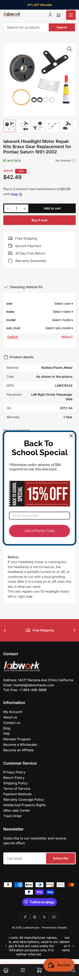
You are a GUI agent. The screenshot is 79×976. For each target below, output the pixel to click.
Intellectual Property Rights (24, 805)
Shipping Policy (15, 783)
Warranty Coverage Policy (23, 799)
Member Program (17, 739)
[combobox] (39, 27)
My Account (12, 712)
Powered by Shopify (54, 927)
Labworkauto (31, 927)
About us (10, 717)
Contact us (11, 723)
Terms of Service (16, 788)
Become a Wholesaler (20, 745)
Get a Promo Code (40, 531)
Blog (6, 728)
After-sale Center (16, 810)
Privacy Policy (14, 772)
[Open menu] (71, 15)
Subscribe (60, 858)
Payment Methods (17, 794)
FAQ (6, 734)
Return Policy (13, 778)
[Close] (71, 435)
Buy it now (40, 220)
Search (62, 27)
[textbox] (46, 303)
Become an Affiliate (18, 750)
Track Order (12, 816)
